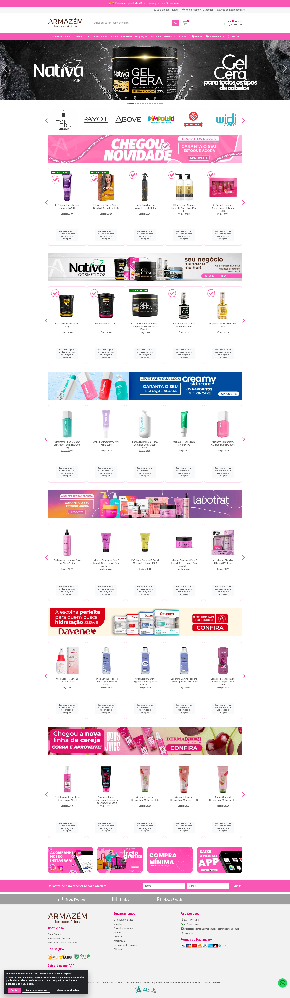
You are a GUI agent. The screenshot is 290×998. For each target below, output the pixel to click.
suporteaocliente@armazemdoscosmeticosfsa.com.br (211, 928)
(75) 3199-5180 (234, 24)
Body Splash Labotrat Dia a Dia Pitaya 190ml (67, 562)
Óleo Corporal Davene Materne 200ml (67, 680)
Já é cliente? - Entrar (167, 9)
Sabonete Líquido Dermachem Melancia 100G (145, 798)
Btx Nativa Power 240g (106, 323)
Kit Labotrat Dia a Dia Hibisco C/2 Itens (223, 562)
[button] (128, 103)
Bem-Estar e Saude (123, 919)
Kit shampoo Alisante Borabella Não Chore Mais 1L (184, 208)
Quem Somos (54, 934)
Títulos (124, 899)
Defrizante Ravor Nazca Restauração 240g (67, 206)
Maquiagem (120, 941)
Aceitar (14, 990)
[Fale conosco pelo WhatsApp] (282, 982)
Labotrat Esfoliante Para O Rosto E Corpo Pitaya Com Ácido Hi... (106, 563)
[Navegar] (5, 68)
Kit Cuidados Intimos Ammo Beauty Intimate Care (222, 208)
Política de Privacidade (59, 938)
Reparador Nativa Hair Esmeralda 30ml (184, 325)
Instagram (189, 933)
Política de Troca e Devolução (62, 942)
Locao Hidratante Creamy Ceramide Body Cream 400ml (145, 445)
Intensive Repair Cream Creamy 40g (183, 443)
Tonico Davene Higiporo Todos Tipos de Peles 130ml (106, 681)
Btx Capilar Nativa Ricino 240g (67, 325)
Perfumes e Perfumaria (125, 945)
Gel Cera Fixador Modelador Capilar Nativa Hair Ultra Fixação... (145, 326)
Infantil (117, 932)
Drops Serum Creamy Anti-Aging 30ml (106, 443)
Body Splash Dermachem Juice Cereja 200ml (67, 798)
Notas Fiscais (173, 899)
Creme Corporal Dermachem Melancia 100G (223, 798)
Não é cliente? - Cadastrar (199, 9)
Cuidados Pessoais (123, 928)
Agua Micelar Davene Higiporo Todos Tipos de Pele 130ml (145, 681)
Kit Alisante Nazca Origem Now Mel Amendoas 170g (106, 206)
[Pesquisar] (175, 23)
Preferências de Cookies (67, 990)
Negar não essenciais (36, 990)
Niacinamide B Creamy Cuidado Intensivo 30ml (223, 443)
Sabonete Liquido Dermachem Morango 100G (184, 798)
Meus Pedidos (75, 899)
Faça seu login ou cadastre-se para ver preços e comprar (67, 235)
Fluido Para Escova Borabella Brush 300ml (145, 206)
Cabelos (118, 924)
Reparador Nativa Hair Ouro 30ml (223, 325)
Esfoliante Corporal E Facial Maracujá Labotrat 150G (145, 562)
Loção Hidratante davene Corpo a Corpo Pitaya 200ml (223, 681)
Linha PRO (119, 936)
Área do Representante (232, 9)
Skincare (118, 949)
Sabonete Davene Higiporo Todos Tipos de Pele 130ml (184, 680)
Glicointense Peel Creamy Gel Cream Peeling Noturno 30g (67, 445)
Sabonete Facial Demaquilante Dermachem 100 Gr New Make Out (106, 800)
